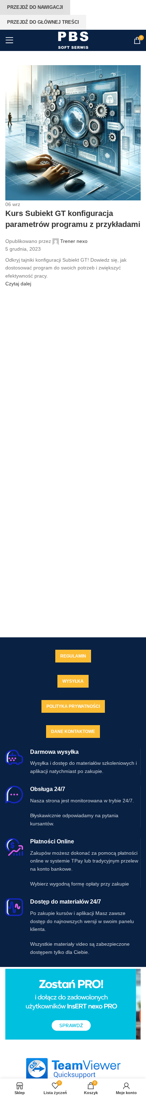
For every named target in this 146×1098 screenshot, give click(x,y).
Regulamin (73, 656)
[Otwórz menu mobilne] (9, 40)
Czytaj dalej (18, 283)
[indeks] (73, 1068)
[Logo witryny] (73, 40)
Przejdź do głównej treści (43, 22)
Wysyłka (73, 681)
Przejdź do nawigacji (35, 7)
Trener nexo (74, 241)
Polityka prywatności (73, 706)
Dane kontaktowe (73, 731)
